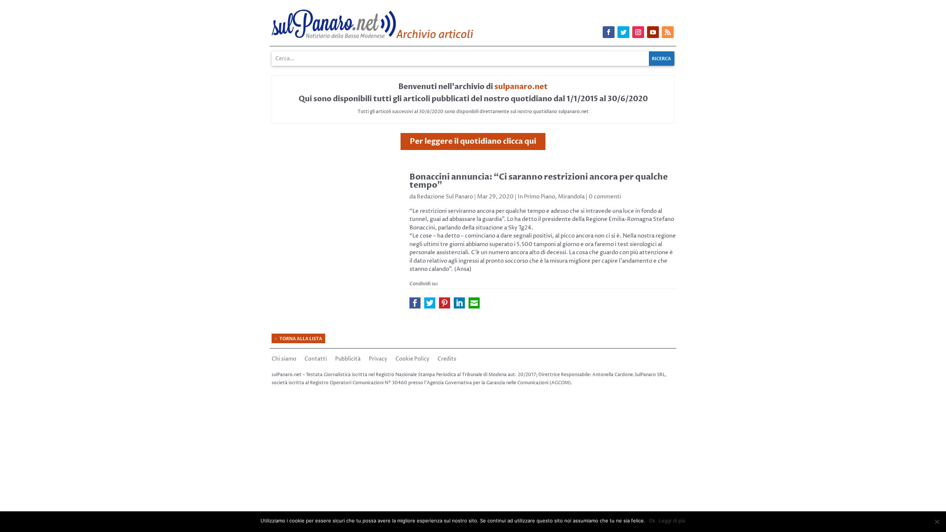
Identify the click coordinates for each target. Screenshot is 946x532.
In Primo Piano (536, 197)
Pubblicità (348, 359)
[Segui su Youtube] (653, 32)
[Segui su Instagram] (638, 32)
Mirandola (571, 197)
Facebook (415, 302)
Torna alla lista (300, 339)
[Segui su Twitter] (623, 32)
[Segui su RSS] (668, 32)
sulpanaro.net (521, 87)
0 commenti (605, 197)
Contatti (315, 359)
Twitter (429, 302)
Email (474, 302)
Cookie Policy (412, 359)
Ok (652, 521)
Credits (447, 359)
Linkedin (459, 302)
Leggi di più (672, 521)
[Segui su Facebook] (609, 32)
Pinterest (444, 302)
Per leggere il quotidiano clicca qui (473, 141)
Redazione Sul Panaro (445, 197)
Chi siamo (284, 359)
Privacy (378, 359)
